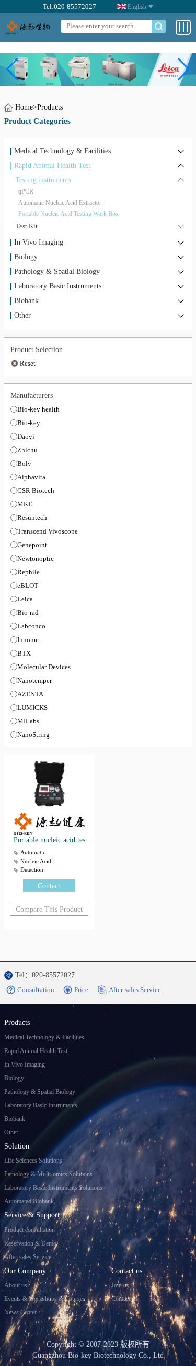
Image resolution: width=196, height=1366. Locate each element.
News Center (20, 1312)
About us (15, 1285)
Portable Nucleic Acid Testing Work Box (68, 213)
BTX (24, 653)
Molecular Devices (44, 667)
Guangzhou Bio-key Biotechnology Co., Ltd (98, 1355)
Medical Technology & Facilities (62, 151)
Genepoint (32, 545)
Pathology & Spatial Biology (57, 271)
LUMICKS (32, 707)
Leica (25, 599)
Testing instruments (43, 180)
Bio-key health (38, 409)
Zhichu (27, 450)
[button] (12, 69)
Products (50, 107)
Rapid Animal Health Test (52, 166)
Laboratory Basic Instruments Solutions (53, 1187)
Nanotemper (34, 680)
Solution (16, 1146)
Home (24, 107)
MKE (24, 504)
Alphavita (31, 477)
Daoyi (25, 436)
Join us (120, 1285)
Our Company (25, 1271)
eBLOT (27, 585)
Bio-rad (28, 612)
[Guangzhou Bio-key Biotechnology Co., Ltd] (28, 27)
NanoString (33, 735)
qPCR (25, 191)
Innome (28, 640)
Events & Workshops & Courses (44, 1298)
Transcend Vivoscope (47, 531)
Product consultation (29, 1230)
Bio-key (28, 423)
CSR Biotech (35, 490)
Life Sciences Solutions (33, 1160)
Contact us (126, 1271)
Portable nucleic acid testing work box (54, 840)
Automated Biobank (29, 1201)
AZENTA (30, 694)
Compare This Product (49, 909)
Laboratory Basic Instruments (57, 286)
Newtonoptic (35, 558)
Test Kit (27, 226)
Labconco (31, 626)
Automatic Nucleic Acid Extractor (59, 203)
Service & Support (32, 1215)
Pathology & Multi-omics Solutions (48, 1174)
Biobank (26, 301)
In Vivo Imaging (38, 242)
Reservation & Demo (30, 1243)
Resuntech (32, 518)
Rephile (28, 572)
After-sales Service (27, 1257)
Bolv (24, 463)
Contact (49, 886)
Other (22, 315)
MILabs (28, 721)
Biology (26, 257)
